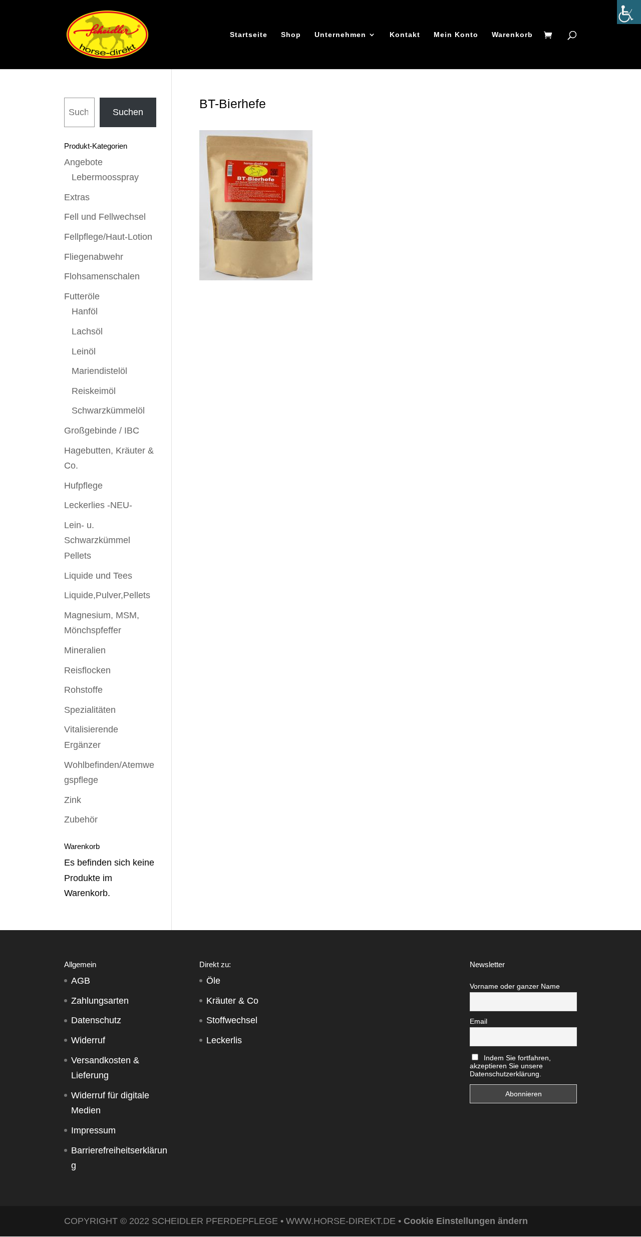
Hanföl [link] (85, 311)
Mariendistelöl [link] (99, 371)
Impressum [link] (93, 1130)
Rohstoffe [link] (83, 690)
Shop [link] (291, 35)
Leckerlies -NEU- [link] (98, 505)
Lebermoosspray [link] (105, 177)
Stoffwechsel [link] (231, 1020)
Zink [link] (72, 800)
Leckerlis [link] (224, 1040)
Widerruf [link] (88, 1040)
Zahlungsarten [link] (100, 1001)
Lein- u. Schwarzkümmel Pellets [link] (97, 540)
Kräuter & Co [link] (232, 1001)
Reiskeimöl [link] (94, 391)
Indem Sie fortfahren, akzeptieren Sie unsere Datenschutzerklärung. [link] (510, 1066)
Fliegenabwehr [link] (93, 257)
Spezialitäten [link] (90, 710)
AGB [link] (80, 981)
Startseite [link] (248, 35)
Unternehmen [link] (340, 35)
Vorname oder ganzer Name (515, 986)
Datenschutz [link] (96, 1020)
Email (478, 1021)
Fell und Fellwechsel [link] (105, 217)
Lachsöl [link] (87, 331)
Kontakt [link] (405, 35)
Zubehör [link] (81, 819)
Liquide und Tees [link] (98, 576)
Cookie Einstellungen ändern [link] (466, 1221)
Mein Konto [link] (456, 35)
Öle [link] (213, 981)
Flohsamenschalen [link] (102, 276)
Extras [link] (77, 197)
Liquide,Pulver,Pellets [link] (107, 595)
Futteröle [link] (82, 296)
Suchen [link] (128, 112)
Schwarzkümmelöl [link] (108, 410)
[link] (629, 12)
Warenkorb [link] (512, 35)
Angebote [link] (83, 162)
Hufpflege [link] (83, 486)
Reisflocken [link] (87, 670)
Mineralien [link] (85, 650)
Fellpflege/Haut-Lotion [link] (108, 237)
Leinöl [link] (84, 351)
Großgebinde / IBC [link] (101, 431)
